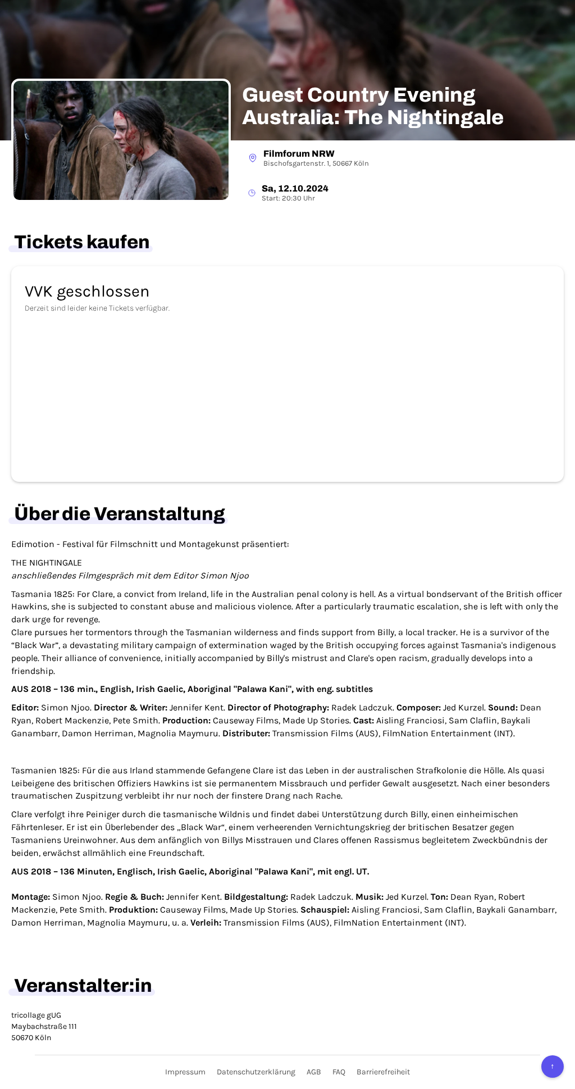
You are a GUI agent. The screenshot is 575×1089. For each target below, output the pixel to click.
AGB (314, 1072)
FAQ (338, 1072)
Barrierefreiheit (383, 1072)
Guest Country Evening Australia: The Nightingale (373, 106)
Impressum (185, 1072)
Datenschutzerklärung (256, 1072)
